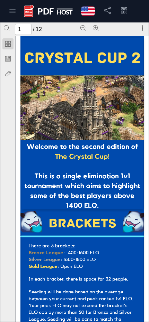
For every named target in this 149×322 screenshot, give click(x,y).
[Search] (6, 28)
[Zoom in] (95, 28)
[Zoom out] (83, 28)
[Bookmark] (8, 58)
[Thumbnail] (8, 43)
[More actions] (142, 28)
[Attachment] (8, 73)
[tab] (8, 45)
